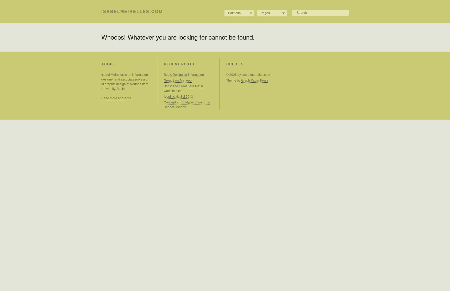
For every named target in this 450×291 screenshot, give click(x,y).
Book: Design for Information (184, 74)
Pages (263, 13)
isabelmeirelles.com (132, 11)
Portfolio (232, 13)
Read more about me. (116, 98)
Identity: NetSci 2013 (178, 96)
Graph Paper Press (254, 80)
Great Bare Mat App (178, 80)
